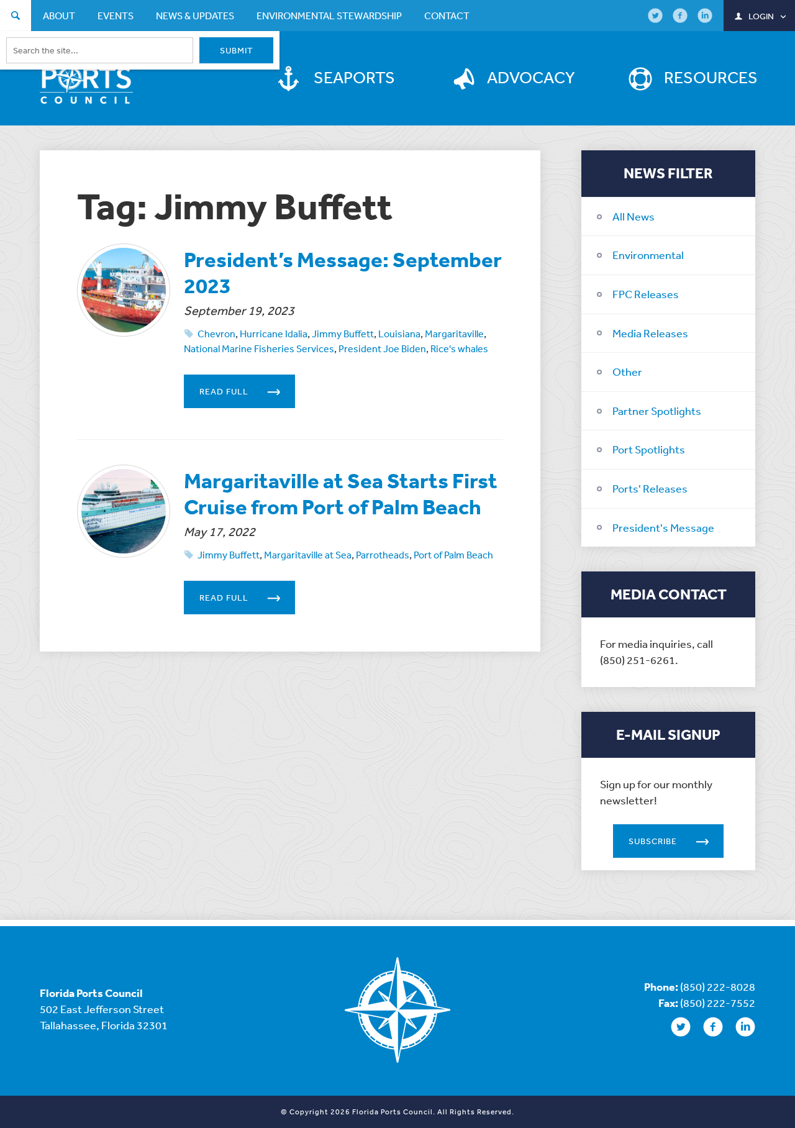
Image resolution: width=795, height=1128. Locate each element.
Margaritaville (454, 333)
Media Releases (650, 333)
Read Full (223, 391)
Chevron (216, 333)
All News (633, 216)
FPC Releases (645, 294)
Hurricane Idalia (273, 333)
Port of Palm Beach (453, 554)
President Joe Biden (382, 348)
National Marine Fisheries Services (259, 348)
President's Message (663, 527)
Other (627, 371)
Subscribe (653, 841)
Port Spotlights (648, 449)
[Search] (15, 17)
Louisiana (399, 333)
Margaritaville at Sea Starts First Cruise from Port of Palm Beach (340, 493)
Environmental (648, 255)
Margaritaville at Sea (308, 554)
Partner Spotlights (656, 410)
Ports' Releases (650, 488)
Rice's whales (459, 348)
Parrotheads (382, 554)
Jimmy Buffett (343, 333)
